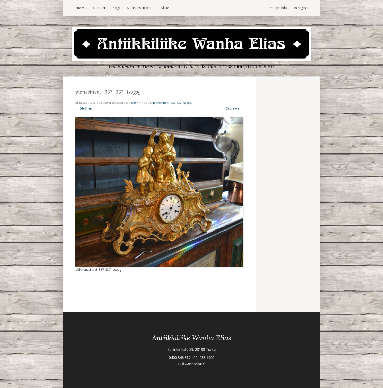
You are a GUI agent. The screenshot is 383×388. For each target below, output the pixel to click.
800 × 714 (137, 103)
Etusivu (80, 8)
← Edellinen (83, 108)
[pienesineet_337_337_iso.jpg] (159, 192)
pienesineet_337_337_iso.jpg (172, 103)
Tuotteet (99, 8)
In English (301, 8)
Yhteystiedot (279, 8)
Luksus (165, 8)
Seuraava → (234, 108)
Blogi (116, 8)
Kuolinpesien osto (139, 8)
